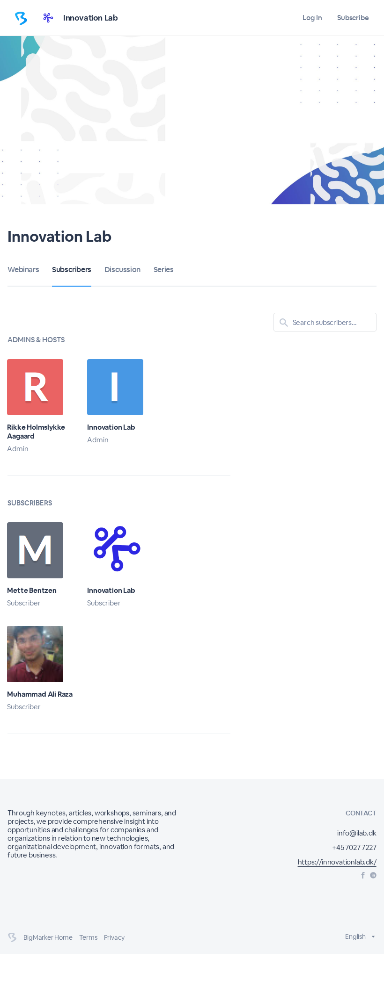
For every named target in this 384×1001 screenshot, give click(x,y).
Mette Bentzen (31, 590)
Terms (88, 937)
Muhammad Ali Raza (40, 694)
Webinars (23, 269)
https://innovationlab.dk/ (337, 861)
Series (164, 269)
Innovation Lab (90, 18)
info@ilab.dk (357, 832)
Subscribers (71, 269)
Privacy (114, 937)
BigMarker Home (47, 937)
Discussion (122, 269)
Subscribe (353, 17)
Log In (312, 17)
